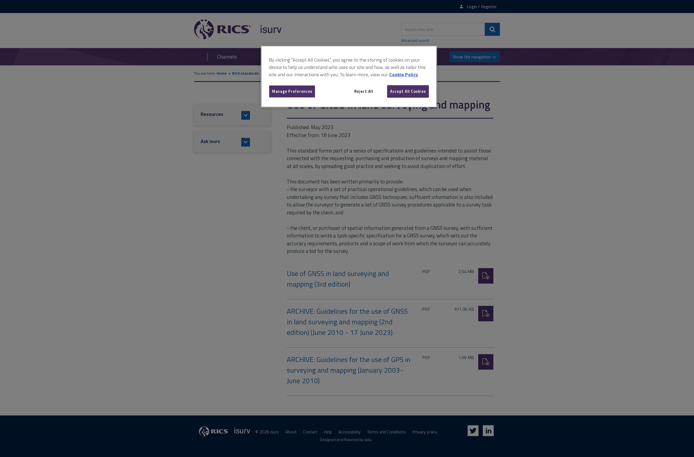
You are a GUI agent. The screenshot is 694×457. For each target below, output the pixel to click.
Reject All (363, 91)
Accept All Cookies (408, 91)
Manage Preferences (292, 91)
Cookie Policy (403, 74)
